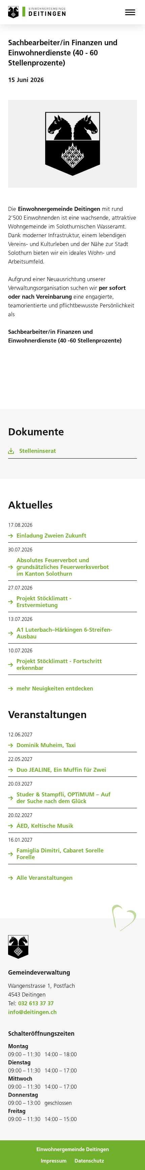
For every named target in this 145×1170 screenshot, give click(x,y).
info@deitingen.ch (32, 1012)
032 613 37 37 (36, 1003)
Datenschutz (89, 1161)
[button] (130, 12)
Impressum (53, 1161)
